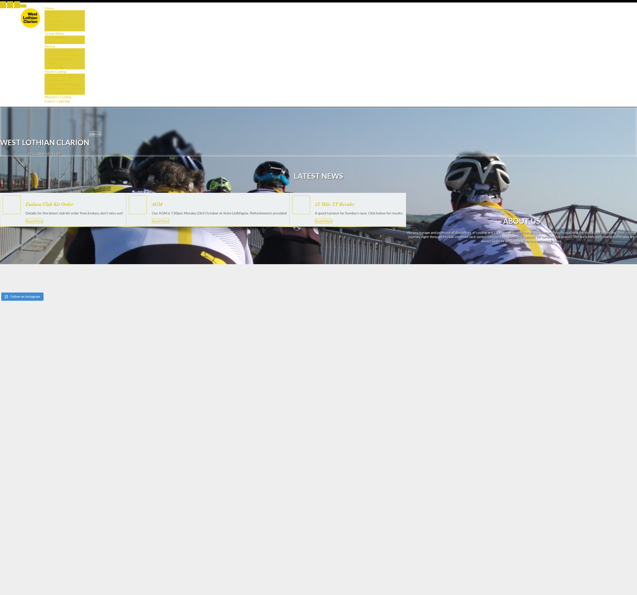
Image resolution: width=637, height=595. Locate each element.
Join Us (95, 134)
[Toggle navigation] (23, 6)
